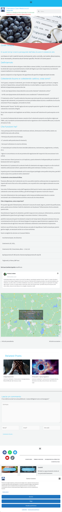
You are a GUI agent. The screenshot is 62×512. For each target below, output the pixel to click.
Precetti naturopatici (40, 377)
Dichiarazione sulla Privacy (33, 509)
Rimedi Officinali (7, 381)
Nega (31, 501)
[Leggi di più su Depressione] (16, 367)
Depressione (8, 377)
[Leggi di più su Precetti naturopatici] (45, 367)
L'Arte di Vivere (45, 381)
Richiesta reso (29, 459)
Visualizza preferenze (31, 505)
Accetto (31, 317)
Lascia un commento (8, 379)
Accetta (31, 496)
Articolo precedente (7, 341)
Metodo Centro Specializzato (18, 14)
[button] (59, 478)
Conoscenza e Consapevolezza (21, 379)
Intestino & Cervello (37, 381)
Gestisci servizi (5, 492)
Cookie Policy (24, 509)
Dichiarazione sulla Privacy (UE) (52, 459)
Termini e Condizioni (38, 459)
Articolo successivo (55, 341)
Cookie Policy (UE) (55, 461)
